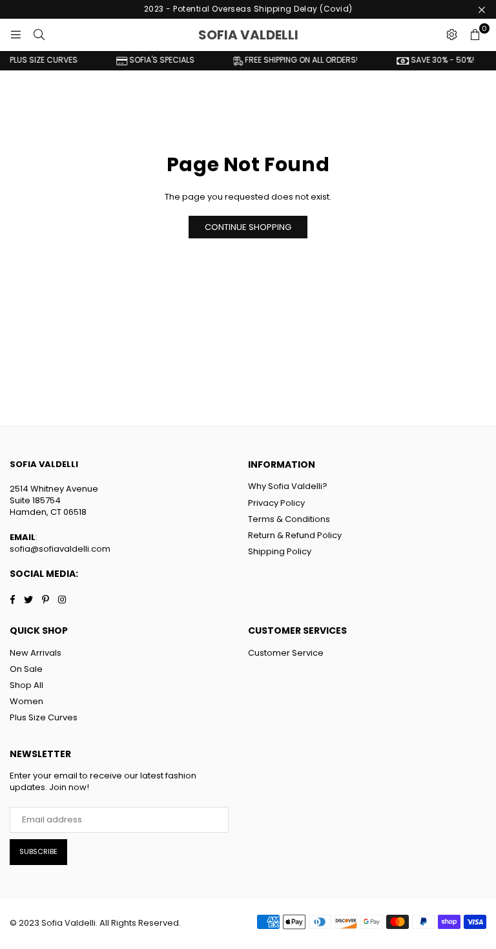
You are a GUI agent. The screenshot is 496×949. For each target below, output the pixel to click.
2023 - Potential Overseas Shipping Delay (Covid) (248, 8)
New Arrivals (35, 653)
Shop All (26, 685)
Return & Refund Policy (295, 535)
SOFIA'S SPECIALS (155, 60)
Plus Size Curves (44, 717)
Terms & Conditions (289, 519)
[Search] (38, 34)
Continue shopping (248, 227)
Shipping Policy (279, 551)
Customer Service (286, 653)
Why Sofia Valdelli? (287, 486)
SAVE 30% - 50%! (435, 60)
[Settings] (451, 35)
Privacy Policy (276, 503)
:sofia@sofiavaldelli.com (60, 543)
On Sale (26, 669)
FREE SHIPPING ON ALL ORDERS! (294, 60)
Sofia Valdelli (277, 34)
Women (26, 701)
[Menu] (15, 34)
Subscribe (38, 851)
